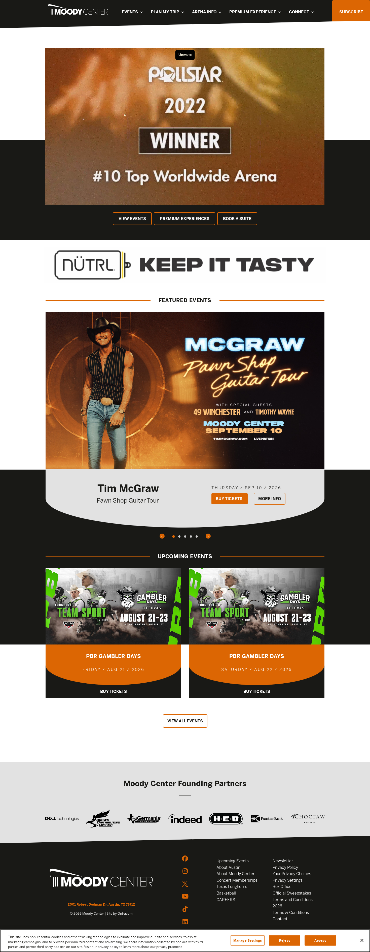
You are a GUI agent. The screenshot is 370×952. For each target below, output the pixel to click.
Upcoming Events (232, 860)
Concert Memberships (236, 880)
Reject (284, 940)
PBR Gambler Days (113, 656)
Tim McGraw (128, 488)
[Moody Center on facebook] (185, 858)
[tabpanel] (185, 420)
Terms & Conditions (291, 912)
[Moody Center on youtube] (185, 896)
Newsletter (283, 860)
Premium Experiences (184, 218)
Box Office (282, 886)
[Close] (361, 940)
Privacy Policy (285, 867)
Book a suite (237, 218)
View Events (132, 218)
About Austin (228, 867)
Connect (299, 12)
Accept (320, 940)
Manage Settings (247, 940)
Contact (280, 918)
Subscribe (351, 12)
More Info (269, 498)
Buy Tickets (229, 498)
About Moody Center (235, 873)
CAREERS (225, 899)
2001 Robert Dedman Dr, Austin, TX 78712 (101, 904)
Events (130, 12)
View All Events (185, 721)
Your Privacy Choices (292, 873)
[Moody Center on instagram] (185, 871)
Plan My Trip (165, 12)
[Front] (101, 879)
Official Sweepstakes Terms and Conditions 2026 (293, 899)
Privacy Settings (288, 880)
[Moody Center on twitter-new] (185, 883)
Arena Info (204, 12)
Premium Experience (252, 12)
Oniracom (125, 913)
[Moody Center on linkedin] (185, 921)
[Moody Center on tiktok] (185, 909)
